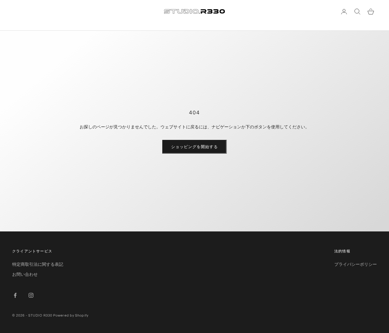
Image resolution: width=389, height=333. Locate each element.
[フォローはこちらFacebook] (15, 295)
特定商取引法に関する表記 (37, 264)
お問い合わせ (25, 274)
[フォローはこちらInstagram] (31, 295)
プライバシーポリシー (355, 264)
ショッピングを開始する (194, 146)
